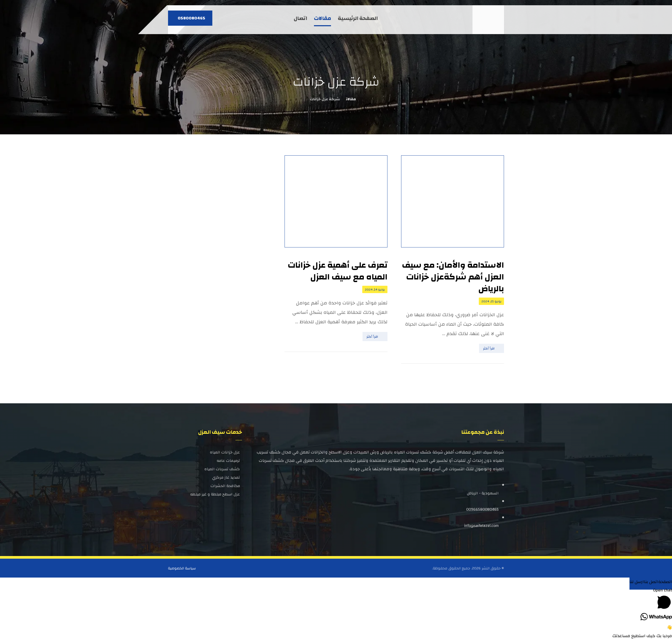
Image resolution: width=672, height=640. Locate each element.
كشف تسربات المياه (222, 469)
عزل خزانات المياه (225, 452)
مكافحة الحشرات (225, 485)
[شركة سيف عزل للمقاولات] (489, 19)
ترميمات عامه (228, 460)
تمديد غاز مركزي (226, 477)
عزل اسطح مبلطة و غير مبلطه (215, 494)
